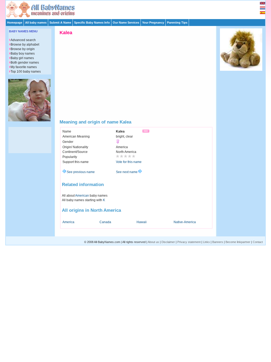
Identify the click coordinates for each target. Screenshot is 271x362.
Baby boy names (23, 53)
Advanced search (23, 40)
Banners (217, 242)
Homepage (14, 22)
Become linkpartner (237, 242)
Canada (105, 222)
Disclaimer (168, 242)
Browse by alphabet (25, 44)
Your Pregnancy (153, 22)
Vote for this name (129, 162)
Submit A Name (60, 22)
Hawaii (142, 222)
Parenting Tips (177, 22)
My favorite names (24, 67)
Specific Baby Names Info (92, 22)
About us (153, 242)
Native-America (185, 222)
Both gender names (25, 62)
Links (206, 242)
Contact (258, 242)
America (68, 222)
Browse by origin (23, 49)
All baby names (36, 22)
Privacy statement (189, 242)
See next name (127, 172)
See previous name (80, 172)
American (82, 195)
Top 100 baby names (26, 71)
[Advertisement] (138, 8)
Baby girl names (22, 58)
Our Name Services (126, 22)
